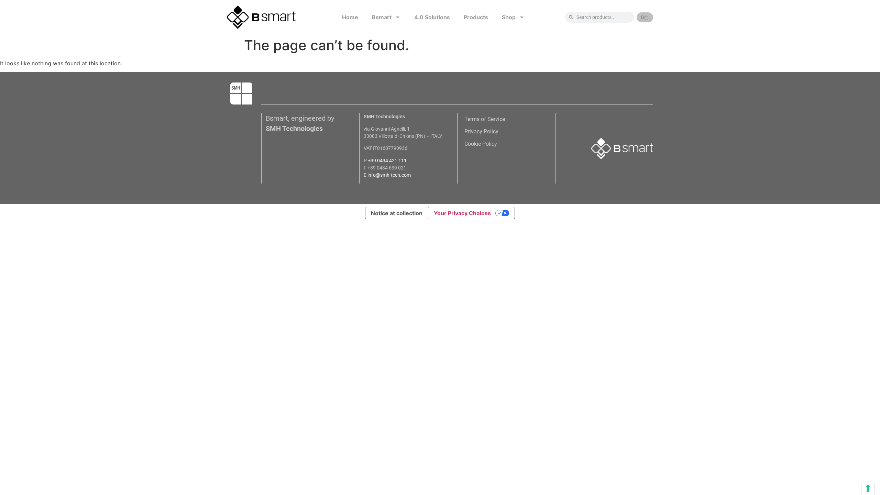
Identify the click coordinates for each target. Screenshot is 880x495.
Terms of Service (484, 119)
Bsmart (382, 17)
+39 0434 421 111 (387, 160)
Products (476, 17)
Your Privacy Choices (462, 213)
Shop (509, 17)
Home (350, 17)
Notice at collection (396, 213)
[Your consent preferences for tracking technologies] (867, 488)
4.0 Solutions (432, 17)
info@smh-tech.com (389, 175)
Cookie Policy (480, 144)
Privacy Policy (481, 131)
